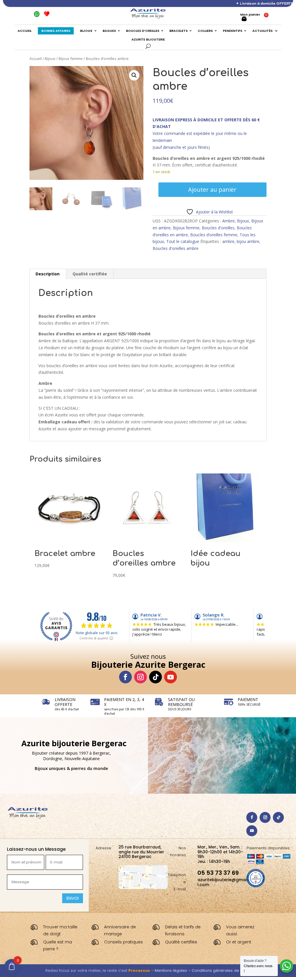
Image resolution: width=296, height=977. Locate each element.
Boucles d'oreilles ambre (176, 248)
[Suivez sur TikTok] (155, 677)
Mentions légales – (173, 970)
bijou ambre (248, 241)
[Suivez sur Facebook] (125, 677)
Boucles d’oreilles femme (213, 234)
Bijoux (50, 58)
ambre (228, 241)
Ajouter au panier (212, 189)
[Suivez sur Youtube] (170, 677)
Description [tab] (48, 274)
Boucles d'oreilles (218, 227)
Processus (139, 970)
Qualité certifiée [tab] (90, 274)
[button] (134, 75)
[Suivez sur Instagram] (140, 677)
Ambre (228, 221)
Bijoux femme (71, 58)
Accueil (35, 58)
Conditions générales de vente (221, 970)
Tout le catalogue (182, 241)
